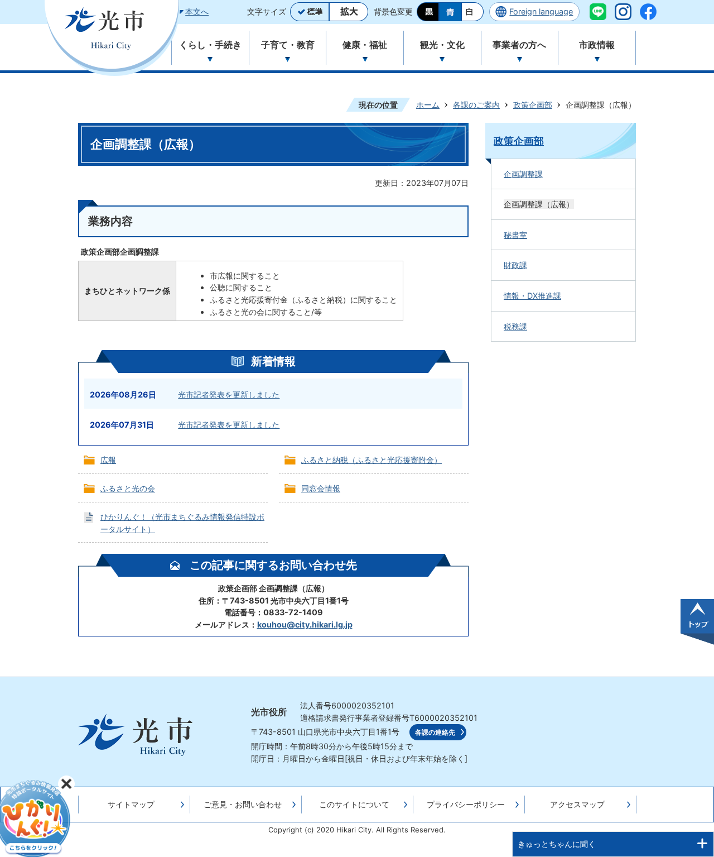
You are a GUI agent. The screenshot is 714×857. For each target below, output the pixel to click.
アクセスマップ (577, 804)
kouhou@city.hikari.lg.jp (305, 624)
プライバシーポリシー (466, 804)
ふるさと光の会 (127, 488)
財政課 (515, 265)
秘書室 (515, 235)
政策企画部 (532, 104)
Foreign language (541, 11)
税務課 (515, 326)
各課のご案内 (476, 104)
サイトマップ (131, 804)
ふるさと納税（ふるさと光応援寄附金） (371, 460)
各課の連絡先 (435, 732)
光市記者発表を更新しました (228, 394)
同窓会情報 (320, 488)
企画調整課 (523, 174)
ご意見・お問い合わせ (243, 804)
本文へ (197, 11)
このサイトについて (354, 804)
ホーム (428, 104)
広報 (108, 460)
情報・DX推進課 (532, 295)
